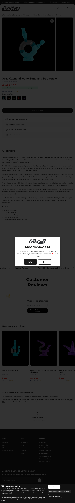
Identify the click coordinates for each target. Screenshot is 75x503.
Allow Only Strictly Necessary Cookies (59, 491)
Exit (44, 262)
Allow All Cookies (54, 487)
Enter (30, 262)
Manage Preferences (54, 496)
